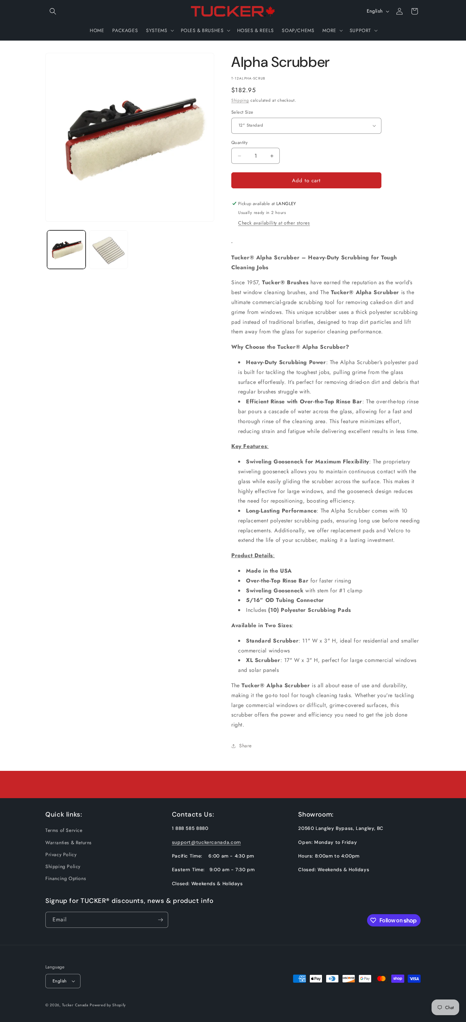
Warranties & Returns (68, 842)
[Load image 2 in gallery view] (108, 249)
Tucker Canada (75, 1005)
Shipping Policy (63, 866)
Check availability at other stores (274, 222)
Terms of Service (64, 830)
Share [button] (245, 745)
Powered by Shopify (108, 1005)
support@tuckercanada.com (206, 842)
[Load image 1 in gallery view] (66, 249)
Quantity (239, 142)
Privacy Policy (60, 854)
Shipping (240, 100)
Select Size (242, 112)
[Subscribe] (160, 920)
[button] (52, 11)
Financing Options (65, 878)
